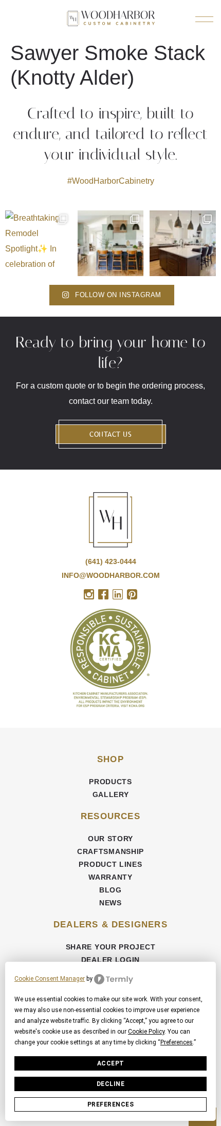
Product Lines (110, 864)
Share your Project (111, 947)
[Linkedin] (118, 594)
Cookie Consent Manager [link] (49, 978)
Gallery (111, 794)
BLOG (110, 890)
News (110, 903)
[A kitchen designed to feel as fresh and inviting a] (111, 243)
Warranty (110, 877)
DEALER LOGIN (110, 960)
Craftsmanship (110, 851)
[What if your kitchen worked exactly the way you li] (183, 243)
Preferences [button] (176, 1042)
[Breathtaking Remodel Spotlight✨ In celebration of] (38, 243)
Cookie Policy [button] (146, 1031)
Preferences (110, 1104)
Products (110, 782)
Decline (111, 1084)
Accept (110, 1063)
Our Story (110, 838)
